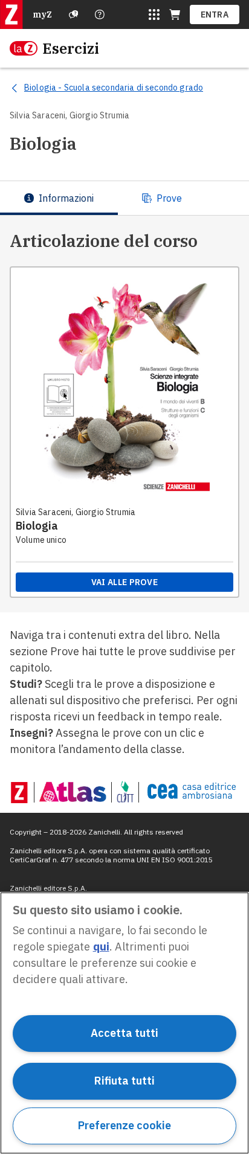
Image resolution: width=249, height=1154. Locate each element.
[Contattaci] (99, 14)
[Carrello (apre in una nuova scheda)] (174, 14)
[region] (124, 1023)
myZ (42, 14)
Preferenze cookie (124, 1125)
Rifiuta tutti (124, 1081)
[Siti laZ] (154, 14)
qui (101, 947)
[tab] (59, 198)
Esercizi (70, 48)
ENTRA (215, 14)
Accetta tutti (124, 1033)
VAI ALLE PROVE (124, 582)
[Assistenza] (73, 14)
